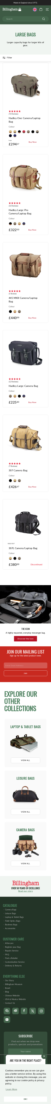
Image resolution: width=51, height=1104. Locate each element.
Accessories (10, 928)
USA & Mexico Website (15, 999)
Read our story (25, 891)
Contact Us (10, 1003)
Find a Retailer (11, 958)
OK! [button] (25, 1099)
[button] (11, 1090)
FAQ (7, 954)
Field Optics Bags (12, 921)
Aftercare (9, 943)
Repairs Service (11, 950)
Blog (7, 992)
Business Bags (11, 924)
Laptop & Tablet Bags (14, 917)
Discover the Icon (25, 638)
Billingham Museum (13, 984)
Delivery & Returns (13, 965)
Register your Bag (13, 947)
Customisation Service (14, 962)
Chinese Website (12, 995)
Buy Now (33, 142)
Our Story (9, 980)
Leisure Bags (10, 913)
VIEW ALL (25, 760)
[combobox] (25, 19)
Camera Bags (10, 909)
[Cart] (41, 9)
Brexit (7, 988)
